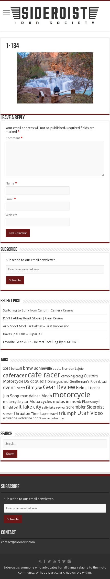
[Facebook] (44, 561)
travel (54, 414)
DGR (28, 381)
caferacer (15, 375)
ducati (102, 382)
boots (57, 368)
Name (11, 183)
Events (20, 388)
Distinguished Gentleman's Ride (72, 381)
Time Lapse (40, 414)
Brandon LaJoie (73, 368)
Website (11, 215)
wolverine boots (29, 418)
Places (87, 402)
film (30, 387)
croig (79, 376)
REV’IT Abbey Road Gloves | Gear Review (33, 318)
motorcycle (71, 394)
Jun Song (11, 395)
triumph (67, 413)
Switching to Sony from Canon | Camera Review (38, 310)
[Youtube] (54, 561)
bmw (28, 368)
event (9, 387)
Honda (95, 388)
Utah (83, 413)
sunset (8, 414)
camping (68, 376)
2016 (6, 368)
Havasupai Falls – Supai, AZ (22, 334)
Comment (14, 138)
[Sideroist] (55, 16)
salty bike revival (53, 407)
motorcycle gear (15, 402)
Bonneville (43, 368)
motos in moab (67, 401)
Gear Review (59, 387)
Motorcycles (40, 401)
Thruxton (21, 413)
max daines (30, 396)
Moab (46, 395)
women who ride (53, 418)
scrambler (76, 407)
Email (11, 199)
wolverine (10, 418)
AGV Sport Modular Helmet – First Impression (36, 326)
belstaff (16, 368)
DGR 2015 (39, 382)
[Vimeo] (64, 561)
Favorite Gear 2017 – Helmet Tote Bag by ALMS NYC (41, 342)
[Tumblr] (59, 561)
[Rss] (40, 561)
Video (97, 413)
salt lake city (27, 407)
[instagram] (69, 561)
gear (38, 388)
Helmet (82, 388)
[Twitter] (49, 561)
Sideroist (95, 407)
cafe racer (44, 375)
